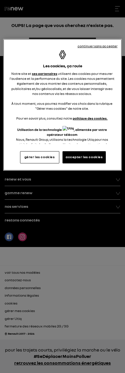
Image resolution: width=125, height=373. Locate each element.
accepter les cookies (84, 157)
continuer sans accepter (98, 46)
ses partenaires (44, 74)
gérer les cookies (39, 157)
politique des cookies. (90, 118)
